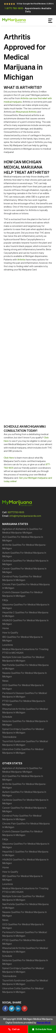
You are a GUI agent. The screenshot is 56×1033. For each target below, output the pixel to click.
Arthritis (21, 259)
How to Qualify (10, 632)
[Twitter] (12, 1008)
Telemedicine (9, 737)
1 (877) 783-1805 (14, 8)
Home (5, 628)
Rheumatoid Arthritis (26, 111)
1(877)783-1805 (16, 512)
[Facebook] (5, 1008)
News (5, 680)
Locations (7, 644)
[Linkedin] (18, 1008)
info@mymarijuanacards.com (25, 515)
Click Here (9, 457)
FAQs (5, 600)
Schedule (7, 716)
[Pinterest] (24, 1008)
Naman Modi (43, 1022)
